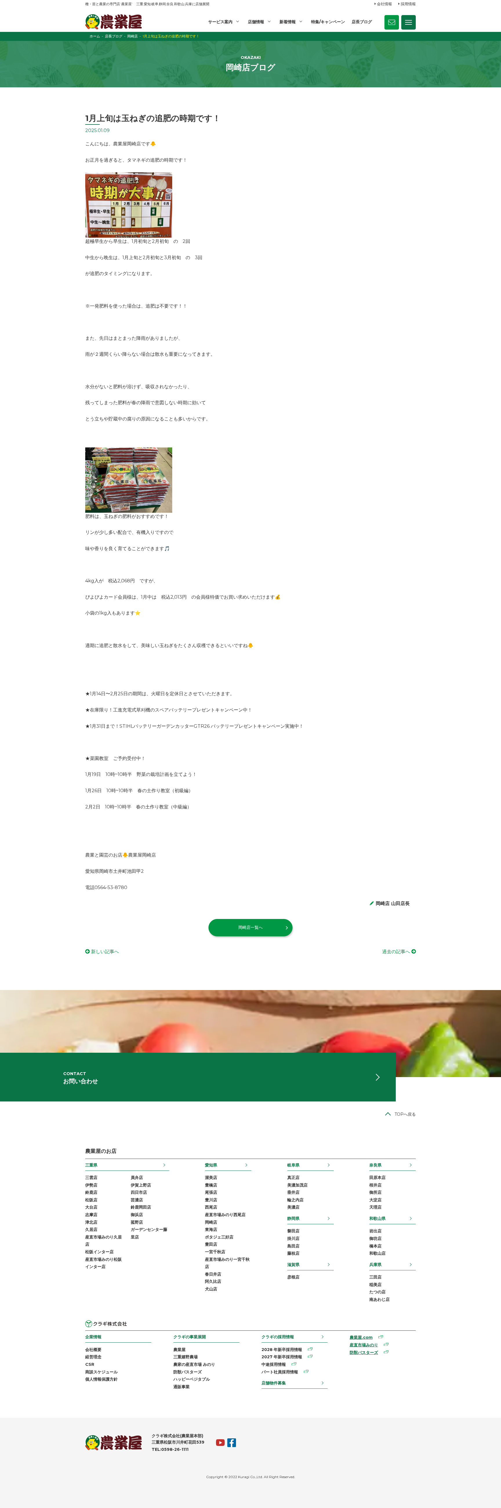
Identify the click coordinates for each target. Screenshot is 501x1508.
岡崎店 (211, 1222)
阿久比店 (213, 1281)
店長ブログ (362, 21)
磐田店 (293, 1231)
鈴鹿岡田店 (141, 1207)
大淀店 (375, 1199)
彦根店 (293, 1277)
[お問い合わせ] (391, 22)
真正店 (293, 1177)
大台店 (91, 1207)
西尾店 (211, 1207)
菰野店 (137, 1222)
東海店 (211, 1229)
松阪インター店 (99, 1251)
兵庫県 (375, 1264)
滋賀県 (293, 1264)
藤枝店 (293, 1253)
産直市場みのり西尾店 (225, 1214)
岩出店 (375, 1231)
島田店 (293, 1246)
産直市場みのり (364, 1345)
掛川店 (293, 1238)
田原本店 (377, 1177)
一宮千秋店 (215, 1251)
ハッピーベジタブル (191, 1379)
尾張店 (211, 1192)
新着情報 (287, 21)
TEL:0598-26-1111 (170, 1449)
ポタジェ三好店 (219, 1237)
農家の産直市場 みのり (194, 1364)
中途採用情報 (274, 1364)
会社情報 (384, 3)
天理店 (375, 1207)
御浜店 (137, 1214)
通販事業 (181, 1386)
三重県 (91, 1165)
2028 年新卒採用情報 (282, 1349)
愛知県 (211, 1165)
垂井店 (293, 1192)
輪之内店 (295, 1199)
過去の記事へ (396, 951)
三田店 (375, 1277)
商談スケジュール (101, 1372)
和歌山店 (377, 1253)
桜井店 (375, 1185)
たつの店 (377, 1291)
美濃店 (293, 1207)
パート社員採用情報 (280, 1372)
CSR (89, 1364)
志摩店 (91, 1214)
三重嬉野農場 (185, 1356)
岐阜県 (293, 1165)
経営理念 (93, 1356)
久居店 (91, 1229)
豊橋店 (211, 1185)
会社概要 (93, 1349)
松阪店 (91, 1199)
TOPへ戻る (405, 1114)
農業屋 (179, 1349)
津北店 (91, 1222)
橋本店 (375, 1246)
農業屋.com (361, 1337)
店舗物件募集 (274, 1383)
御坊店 (375, 1238)
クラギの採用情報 (278, 1336)
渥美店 (211, 1177)
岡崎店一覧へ (250, 927)
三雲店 (91, 1177)
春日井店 (213, 1274)
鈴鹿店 (91, 1192)
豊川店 (211, 1199)
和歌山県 (377, 1218)
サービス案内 (220, 21)
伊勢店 (91, 1185)
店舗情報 (256, 21)
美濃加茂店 (297, 1185)
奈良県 (375, 1165)
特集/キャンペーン (328, 21)
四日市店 (139, 1192)
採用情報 (408, 3)
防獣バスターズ (187, 1372)
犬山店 (211, 1289)
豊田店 (211, 1244)
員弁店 (137, 1177)
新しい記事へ (105, 951)
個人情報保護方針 (101, 1379)
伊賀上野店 (141, 1185)
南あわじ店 (379, 1299)
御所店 (375, 1192)
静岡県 (293, 1218)
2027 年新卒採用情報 (282, 1356)
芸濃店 (137, 1199)
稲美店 (375, 1284)
